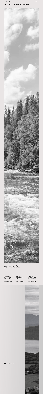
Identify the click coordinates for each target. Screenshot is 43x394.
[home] (7, 1)
